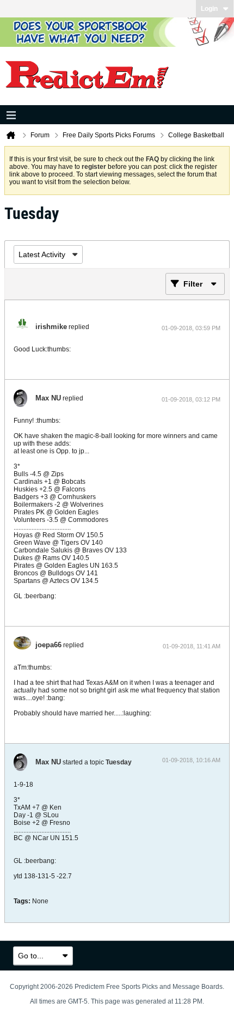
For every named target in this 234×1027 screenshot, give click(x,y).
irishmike (51, 327)
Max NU (48, 398)
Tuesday (119, 762)
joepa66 (48, 645)
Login (209, 9)
